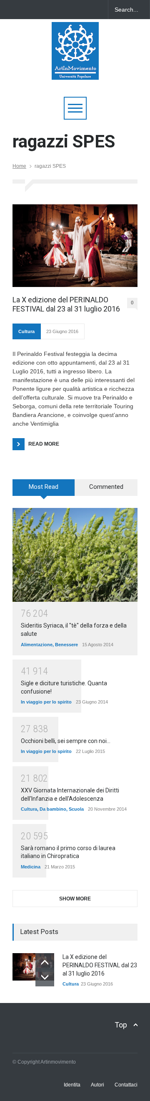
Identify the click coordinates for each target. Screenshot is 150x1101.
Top (121, 1024)
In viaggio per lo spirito (46, 701)
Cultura (26, 331)
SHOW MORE (75, 899)
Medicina (30, 866)
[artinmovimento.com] (75, 69)
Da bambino (53, 809)
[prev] (44, 962)
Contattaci (126, 1085)
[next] (44, 977)
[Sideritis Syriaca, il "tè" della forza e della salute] (75, 554)
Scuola (76, 809)
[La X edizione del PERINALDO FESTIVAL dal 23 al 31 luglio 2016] (75, 245)
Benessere (66, 644)
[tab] (43, 490)
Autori (97, 1085)
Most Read (43, 486)
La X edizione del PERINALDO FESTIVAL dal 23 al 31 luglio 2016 (66, 304)
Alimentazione (36, 644)
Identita (72, 1085)
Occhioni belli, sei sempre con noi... (65, 741)
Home (19, 166)
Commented (106, 486)
